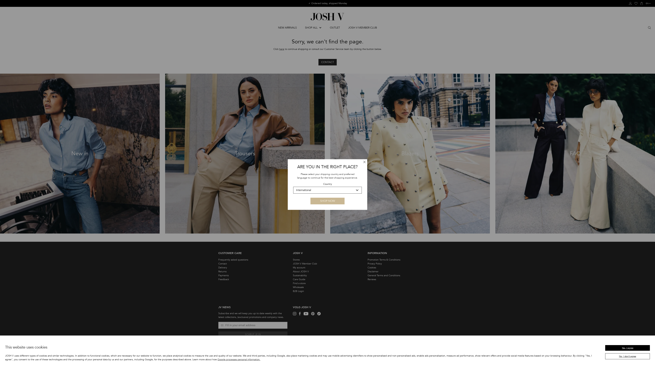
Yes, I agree (627, 348)
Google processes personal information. (238, 359)
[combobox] (327, 190)
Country (327, 184)
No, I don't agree (627, 356)
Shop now (327, 201)
